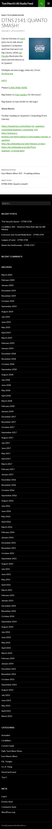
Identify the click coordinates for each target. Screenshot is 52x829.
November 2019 (8, 296)
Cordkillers (6, 740)
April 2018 (6, 395)
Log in (4, 796)
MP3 (3, 80)
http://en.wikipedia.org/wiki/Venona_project (23, 143)
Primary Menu (48, 3)
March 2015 (6, 590)
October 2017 (7, 427)
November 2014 (8, 611)
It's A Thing (6, 767)
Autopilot (5, 735)
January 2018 (7, 411)
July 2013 (5, 695)
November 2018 (8, 359)
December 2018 (8, 353)
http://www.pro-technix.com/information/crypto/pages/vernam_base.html (26, 136)
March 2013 (6, 716)
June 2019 (6, 322)
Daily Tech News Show (12, 15)
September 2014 (9, 621)
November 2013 (8, 674)
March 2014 (6, 653)
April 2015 (6, 585)
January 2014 (7, 663)
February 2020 (7, 280)
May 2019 (5, 327)
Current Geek (7, 745)
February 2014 (7, 658)
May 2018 (5, 390)
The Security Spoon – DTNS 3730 (16, 221)
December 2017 (8, 416)
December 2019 (8, 290)
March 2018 (6, 401)
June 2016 (6, 511)
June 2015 (6, 574)
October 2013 (7, 679)
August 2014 (7, 627)
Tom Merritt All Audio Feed (17, 3)
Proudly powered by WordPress (13, 825)
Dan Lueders (21, 94)
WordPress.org (8, 812)
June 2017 (6, 448)
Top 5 (4, 777)
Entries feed (7, 801)
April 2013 (6, 711)
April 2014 (6, 648)
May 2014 (5, 642)
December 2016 (8, 479)
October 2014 (7, 616)
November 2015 (8, 548)
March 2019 (6, 338)
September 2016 (9, 495)
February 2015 (7, 595)
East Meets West (9, 756)
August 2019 (7, 311)
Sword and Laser (8, 772)
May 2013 (5, 705)
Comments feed (8, 807)
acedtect (20, 31)
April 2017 (6, 458)
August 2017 (7, 437)
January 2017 (7, 474)
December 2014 (8, 606)
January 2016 (7, 537)
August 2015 (7, 563)
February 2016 (7, 532)
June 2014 (6, 637)
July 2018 (5, 380)
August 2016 (7, 500)
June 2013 (6, 700)
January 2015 (7, 600)
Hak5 (22, 38)
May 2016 (5, 516)
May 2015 (5, 579)
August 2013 (7, 690)
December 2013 (8, 669)
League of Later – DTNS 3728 (14, 240)
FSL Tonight (6, 761)
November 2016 (8, 485)
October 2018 (7, 364)
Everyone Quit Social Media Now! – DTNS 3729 (22, 234)
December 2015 (8, 542)
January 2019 (7, 348)
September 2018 (9, 369)
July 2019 (5, 317)
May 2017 (5, 453)
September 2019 (9, 306)
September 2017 (9, 432)
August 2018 (7, 374)
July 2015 (5, 569)
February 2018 (7, 406)
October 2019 (7, 301)
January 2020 (7, 285)
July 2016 (5, 506)
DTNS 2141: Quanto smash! (14, 182)
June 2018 (6, 385)
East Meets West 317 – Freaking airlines (20, 172)
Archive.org (7, 73)
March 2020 (6, 275)
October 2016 (7, 490)
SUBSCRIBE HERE (17, 87)
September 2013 (9, 684)
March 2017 (6, 464)
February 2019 (7, 343)
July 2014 (5, 632)
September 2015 (9, 558)
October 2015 (7, 553)
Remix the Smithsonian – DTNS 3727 (18, 245)
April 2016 (6, 521)
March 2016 (6, 527)
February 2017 (7, 469)
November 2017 (8, 422)
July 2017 (5, 443)
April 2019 (6, 332)
